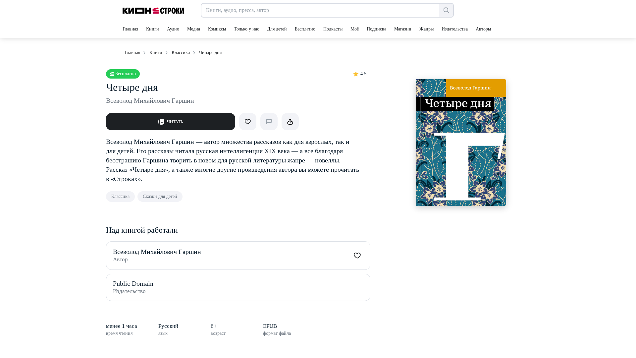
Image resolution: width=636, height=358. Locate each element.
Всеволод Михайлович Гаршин (150, 100)
